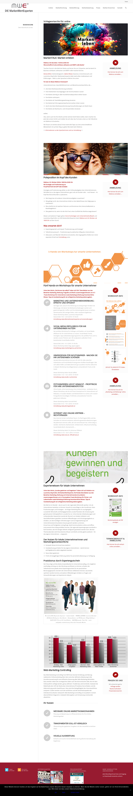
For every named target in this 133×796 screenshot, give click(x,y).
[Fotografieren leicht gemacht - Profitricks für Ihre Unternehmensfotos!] (47, 386)
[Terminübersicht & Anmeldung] (115, 533)
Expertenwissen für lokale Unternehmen (64, 485)
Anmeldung (115, 68)
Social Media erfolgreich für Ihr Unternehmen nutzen (70, 327)
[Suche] (126, 7)
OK (56, 792)
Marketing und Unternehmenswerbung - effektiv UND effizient (74, 302)
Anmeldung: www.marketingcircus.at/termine (68, 348)
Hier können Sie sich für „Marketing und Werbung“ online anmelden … (115, 392)
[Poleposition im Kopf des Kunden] (86, 159)
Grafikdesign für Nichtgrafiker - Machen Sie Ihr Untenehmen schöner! (75, 356)
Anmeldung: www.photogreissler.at (64, 406)
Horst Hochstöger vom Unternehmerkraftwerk (79, 216)
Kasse (126, 1)
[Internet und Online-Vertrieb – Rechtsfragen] (47, 415)
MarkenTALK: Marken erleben (59, 57)
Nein (63, 792)
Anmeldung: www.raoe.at (61, 435)
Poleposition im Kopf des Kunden (60, 177)
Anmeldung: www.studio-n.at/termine (65, 377)
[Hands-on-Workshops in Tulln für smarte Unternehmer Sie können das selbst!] (86, 267)
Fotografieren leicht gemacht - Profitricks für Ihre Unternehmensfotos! (75, 385)
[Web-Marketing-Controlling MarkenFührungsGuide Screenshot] (86, 652)
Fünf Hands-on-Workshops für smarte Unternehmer (70, 285)
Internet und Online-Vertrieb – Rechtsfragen (69, 414)
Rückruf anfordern (115, 689)
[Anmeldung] (115, 62)
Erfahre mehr (75, 792)
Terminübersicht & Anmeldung (115, 540)
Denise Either (48, 74)
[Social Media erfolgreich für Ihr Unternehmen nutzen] (47, 328)
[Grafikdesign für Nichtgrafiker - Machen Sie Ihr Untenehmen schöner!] (47, 357)
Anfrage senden (115, 686)
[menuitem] (126, 1)
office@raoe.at (74, 435)
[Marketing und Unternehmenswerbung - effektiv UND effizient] (47, 302)
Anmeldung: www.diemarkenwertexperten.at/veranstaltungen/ (73, 319)
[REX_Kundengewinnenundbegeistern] (86, 467)
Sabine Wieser (68, 74)
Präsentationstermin (115, 691)
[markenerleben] (86, 39)
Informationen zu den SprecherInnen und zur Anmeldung (63, 130)
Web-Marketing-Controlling (57, 670)
